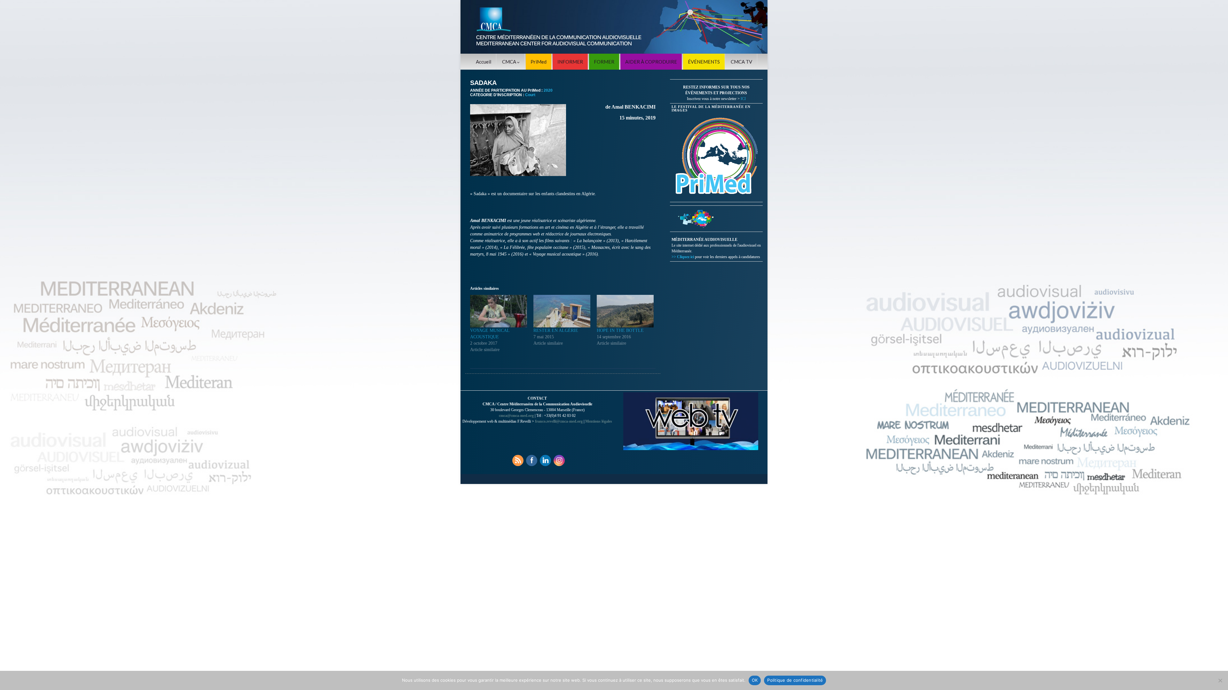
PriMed (539, 62)
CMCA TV (741, 62)
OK (755, 680)
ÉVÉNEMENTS (704, 62)
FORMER (604, 62)
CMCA (509, 62)
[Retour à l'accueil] (613, 27)
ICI (743, 98)
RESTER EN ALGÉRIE (555, 330)
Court (530, 95)
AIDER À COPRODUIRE (651, 62)
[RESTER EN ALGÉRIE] (561, 311)
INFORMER (570, 62)
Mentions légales (598, 421)
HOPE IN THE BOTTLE (620, 330)
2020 (548, 90)
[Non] (1220, 680)
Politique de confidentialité (795, 680)
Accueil (483, 62)
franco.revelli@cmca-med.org (559, 421)
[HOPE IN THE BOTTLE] (625, 311)
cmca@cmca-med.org (516, 415)
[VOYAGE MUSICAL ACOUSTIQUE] (498, 311)
